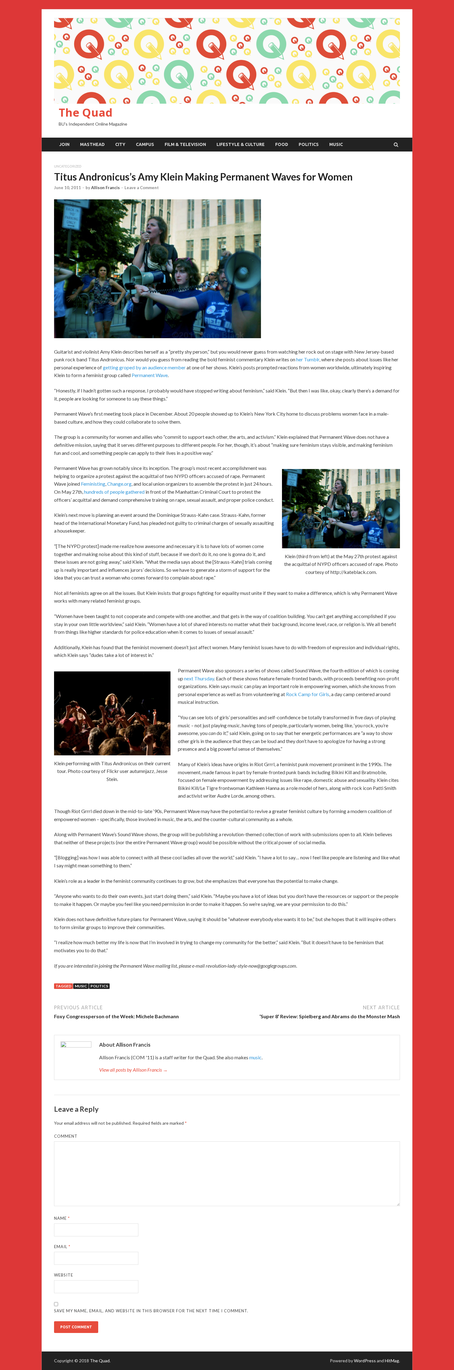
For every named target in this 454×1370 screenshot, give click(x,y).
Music (336, 144)
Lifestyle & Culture (240, 144)
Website (63, 1274)
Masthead (92, 144)
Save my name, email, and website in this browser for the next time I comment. (151, 1310)
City (120, 144)
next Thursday (199, 678)
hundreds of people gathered (114, 492)
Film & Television (185, 144)
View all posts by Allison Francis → (133, 1070)
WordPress (365, 1360)
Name (62, 1218)
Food (281, 144)
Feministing (93, 484)
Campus (145, 144)
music (255, 1057)
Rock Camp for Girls (307, 694)
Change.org (119, 484)
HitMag (392, 1360)
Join (64, 144)
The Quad (85, 112)
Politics (309, 144)
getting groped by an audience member (144, 367)
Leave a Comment (141, 187)
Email (62, 1246)
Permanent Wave (150, 375)
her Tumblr (307, 359)
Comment (66, 1136)
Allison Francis (105, 187)
